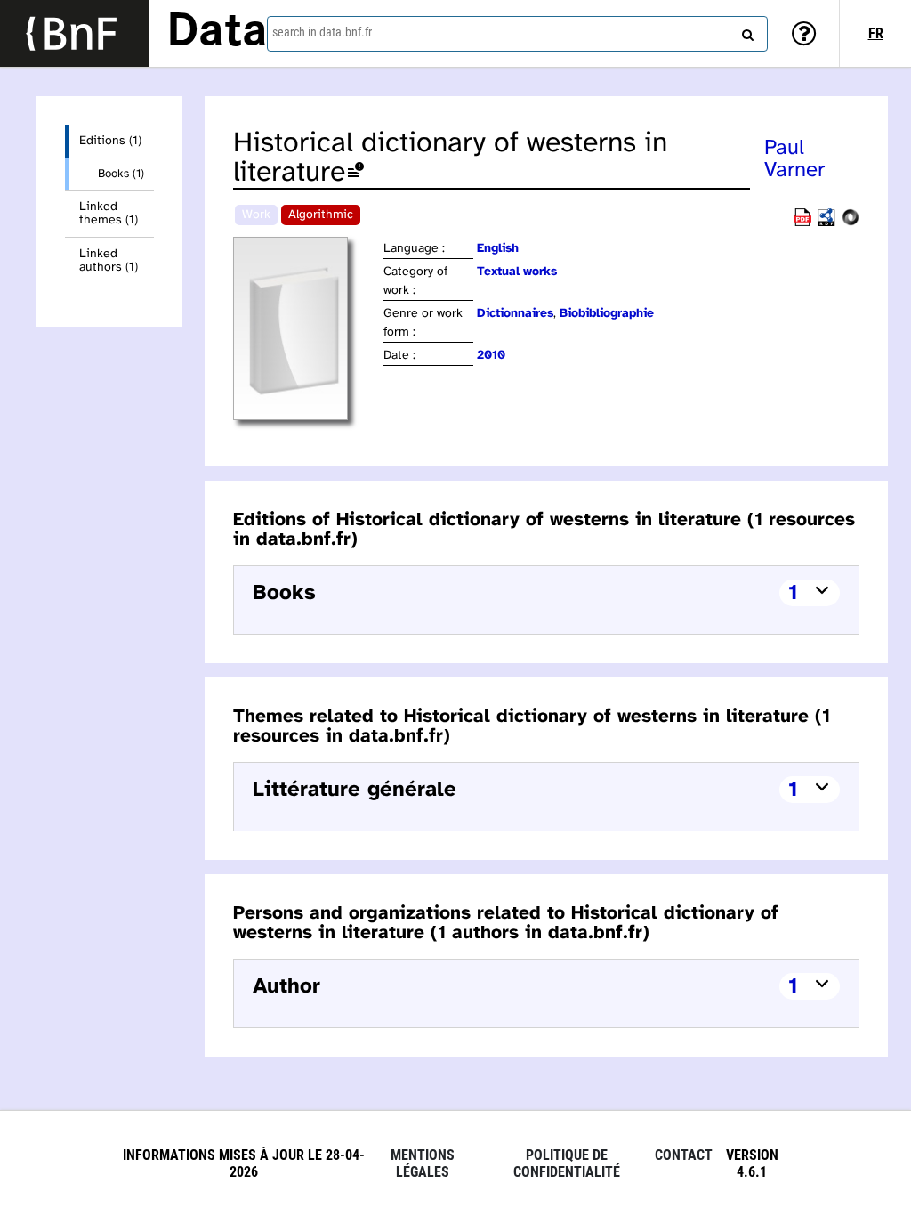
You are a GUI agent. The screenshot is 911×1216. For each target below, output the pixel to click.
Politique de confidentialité (566, 1163)
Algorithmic (320, 215)
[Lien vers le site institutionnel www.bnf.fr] (74, 33)
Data (217, 33)
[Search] (745, 31)
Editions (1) (110, 141)
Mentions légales (423, 1163)
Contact (684, 1155)
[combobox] (517, 34)
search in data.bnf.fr (322, 32)
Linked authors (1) (108, 260)
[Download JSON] (850, 223)
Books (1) (121, 173)
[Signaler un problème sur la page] (356, 173)
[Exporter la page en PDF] (802, 223)
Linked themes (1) (108, 213)
